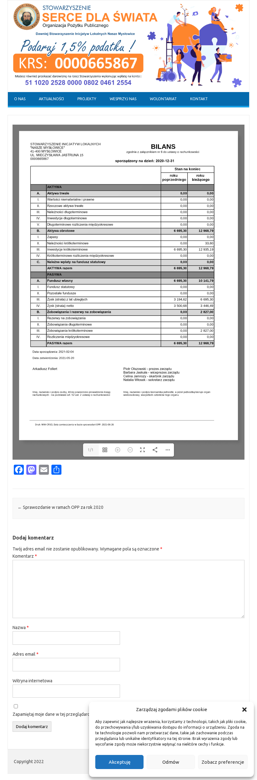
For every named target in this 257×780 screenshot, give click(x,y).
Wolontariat (163, 99)
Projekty (86, 99)
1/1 (91, 450)
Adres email (26, 654)
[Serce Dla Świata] (128, 90)
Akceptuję (119, 762)
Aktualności (51, 99)
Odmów (170, 762)
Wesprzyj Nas (123, 99)
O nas (19, 99)
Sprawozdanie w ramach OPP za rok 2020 (60, 507)
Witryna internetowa (32, 680)
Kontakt (199, 99)
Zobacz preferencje (223, 762)
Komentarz (25, 556)
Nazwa (21, 627)
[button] (244, 709)
